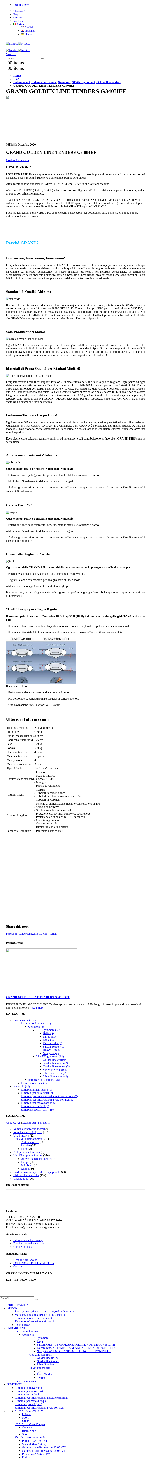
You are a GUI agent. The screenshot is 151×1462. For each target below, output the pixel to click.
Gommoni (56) (36, 1026)
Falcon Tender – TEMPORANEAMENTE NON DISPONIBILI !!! (77, 1347)
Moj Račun (18, 21)
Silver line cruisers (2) (55, 1069)
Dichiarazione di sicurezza (28, 1243)
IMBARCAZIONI (18, 1328)
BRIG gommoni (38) (48, 1030)
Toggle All (44, 1122)
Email (53, 933)
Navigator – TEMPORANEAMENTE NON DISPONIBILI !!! (74, 1351)
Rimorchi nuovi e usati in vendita (34, 1318)
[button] (11, 54)
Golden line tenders (17, 160)
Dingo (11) (49, 1036)
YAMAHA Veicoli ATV (29, 1410)
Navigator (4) (51, 1053)
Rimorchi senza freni (27, 1394)
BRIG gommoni (38, 1338)
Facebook (11, 933)
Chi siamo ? (19, 11)
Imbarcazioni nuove (26, 1331)
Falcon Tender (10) (54, 1046)
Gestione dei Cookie (25, 1259)
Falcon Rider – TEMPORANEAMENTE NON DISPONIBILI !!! (76, 1344)
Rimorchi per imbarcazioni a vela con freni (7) (47, 1099)
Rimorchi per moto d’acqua (31, 1401)
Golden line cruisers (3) (56, 1059)
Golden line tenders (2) (56, 1066)
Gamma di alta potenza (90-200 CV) (43, 1450)
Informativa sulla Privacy (28, 1240)
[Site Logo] (18, 43)
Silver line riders (46, 1364)
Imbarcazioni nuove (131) (36, 1023)
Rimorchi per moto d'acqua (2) (38, 1102)
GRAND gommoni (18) (50, 1056)
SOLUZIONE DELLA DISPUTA (33, 1263)
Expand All (29, 1122)
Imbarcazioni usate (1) (34, 1083)
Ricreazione (29, 1430)
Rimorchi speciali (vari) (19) (37, 1109)
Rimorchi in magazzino (28, 1387)
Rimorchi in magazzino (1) (36, 1089)
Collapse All (13, 1122)
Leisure (26, 1414)
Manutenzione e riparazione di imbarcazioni (40, 1314)
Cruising (27, 1427)
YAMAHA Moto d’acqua (30, 1424)
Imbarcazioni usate (25, 1381)
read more (37, 1007)
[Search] (42, 58)
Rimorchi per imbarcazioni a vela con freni (39, 1407)
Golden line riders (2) (55, 1063)
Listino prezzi (23, 1324)
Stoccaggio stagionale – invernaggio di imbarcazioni (45, 1311)
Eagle (40, 1341)
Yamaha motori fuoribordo (30, 1437)
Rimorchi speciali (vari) (28, 1404)
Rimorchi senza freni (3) (35, 1106)
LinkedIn (32, 933)
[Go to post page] (41, 990)
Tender (41, 1377)
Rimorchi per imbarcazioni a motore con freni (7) (49, 1096)
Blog (15, 14)
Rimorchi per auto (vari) (29, 1391)
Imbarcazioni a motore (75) (44, 1079)
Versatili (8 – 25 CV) (34, 1444)
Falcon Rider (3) (52, 1043)
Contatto (17, 17)
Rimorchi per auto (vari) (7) (37, 1093)
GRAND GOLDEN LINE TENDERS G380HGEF (38, 997)
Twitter (22, 933)
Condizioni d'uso (23, 1246)
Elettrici (26, 1457)
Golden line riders (47, 1357)
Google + (44, 933)
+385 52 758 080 (21, 4)
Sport (40, 1371)
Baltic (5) (48, 1033)
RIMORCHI (14, 1384)
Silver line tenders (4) (55, 1076)
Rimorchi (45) (21, 1086)
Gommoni (28, 1334)
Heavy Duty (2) (52, 1049)
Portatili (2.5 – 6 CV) (34, 1440)
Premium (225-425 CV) (36, 1454)
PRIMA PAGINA (18, 1304)
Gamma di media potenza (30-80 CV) (44, 1447)
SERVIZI (13, 1308)
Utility (25, 1420)
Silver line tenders (39, 1367)
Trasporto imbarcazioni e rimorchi (34, 1321)
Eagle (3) (48, 1039)
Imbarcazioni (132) (24, 1020)
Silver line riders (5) (54, 1073)
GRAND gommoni (40, 1354)
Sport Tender (44, 1374)
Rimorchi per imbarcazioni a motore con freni (41, 1397)
